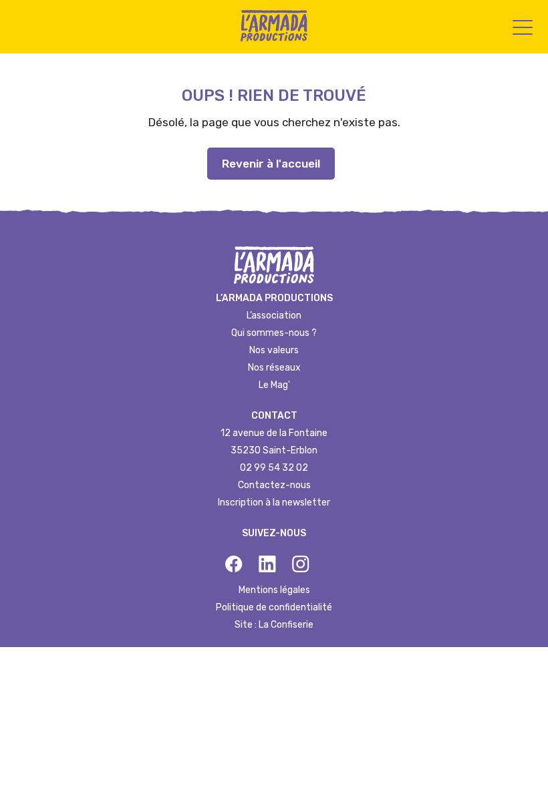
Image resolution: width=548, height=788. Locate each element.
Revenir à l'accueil (271, 163)
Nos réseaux (274, 367)
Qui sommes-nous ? (274, 333)
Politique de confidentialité (274, 607)
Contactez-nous (274, 485)
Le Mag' (274, 385)
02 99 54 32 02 (274, 467)
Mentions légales (274, 590)
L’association (274, 315)
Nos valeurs (274, 350)
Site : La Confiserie (274, 624)
